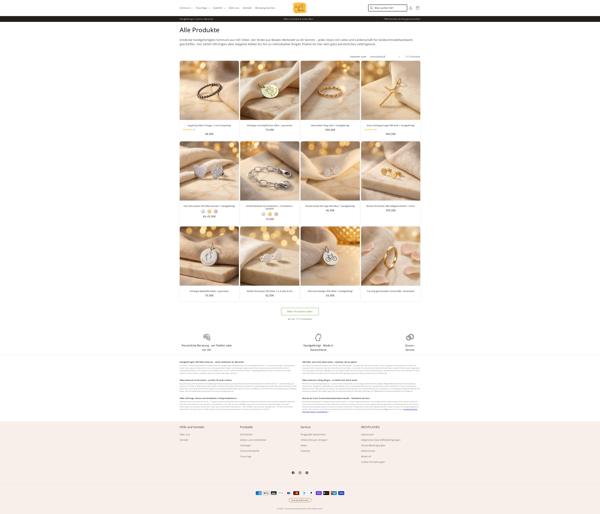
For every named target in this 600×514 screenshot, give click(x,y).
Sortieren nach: (358, 56)
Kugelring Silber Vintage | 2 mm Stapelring (209, 125)
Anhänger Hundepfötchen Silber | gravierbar (269, 125)
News (304, 445)
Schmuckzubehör (250, 450)
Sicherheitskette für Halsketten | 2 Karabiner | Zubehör (269, 207)
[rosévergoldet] (216, 211)
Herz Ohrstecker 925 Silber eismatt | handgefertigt (209, 206)
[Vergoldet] (270, 214)
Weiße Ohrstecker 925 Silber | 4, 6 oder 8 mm (270, 291)
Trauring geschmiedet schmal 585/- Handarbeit (390, 291)
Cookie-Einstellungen (373, 461)
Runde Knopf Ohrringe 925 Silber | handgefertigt (330, 206)
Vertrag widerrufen (300, 500)
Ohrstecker (246, 434)
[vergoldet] (209, 211)
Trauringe (245, 456)
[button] (186, 8)
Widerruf (366, 456)
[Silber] (203, 211)
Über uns (185, 434)
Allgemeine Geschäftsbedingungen (381, 439)
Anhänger (245, 445)
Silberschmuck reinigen (314, 439)
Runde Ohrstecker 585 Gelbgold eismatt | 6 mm (391, 206)
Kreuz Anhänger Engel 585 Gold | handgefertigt (391, 125)
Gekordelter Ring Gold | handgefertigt (330, 125)
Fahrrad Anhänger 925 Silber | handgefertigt (330, 291)
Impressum (367, 434)
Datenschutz (368, 450)
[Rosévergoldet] (276, 214)
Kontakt (184, 439)
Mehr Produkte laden (300, 311)
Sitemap (305, 450)
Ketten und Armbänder (253, 439)
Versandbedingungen (373, 445)
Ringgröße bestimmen (313, 434)
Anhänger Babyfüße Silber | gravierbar (209, 291)
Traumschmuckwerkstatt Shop (298, 508)
